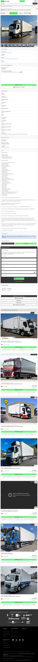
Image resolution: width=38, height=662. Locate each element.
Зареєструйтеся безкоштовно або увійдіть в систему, (16, 236)
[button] (8, 344)
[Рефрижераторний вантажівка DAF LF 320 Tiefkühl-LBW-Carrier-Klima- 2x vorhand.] (19, 452)
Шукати (35, 3)
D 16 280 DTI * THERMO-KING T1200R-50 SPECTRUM (9, 58)
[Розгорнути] (19, 352)
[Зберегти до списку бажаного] (35, 9)
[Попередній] (1, 31)
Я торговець (5, 275)
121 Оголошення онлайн (5, 241)
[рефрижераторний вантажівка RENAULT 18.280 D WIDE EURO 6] (19, 538)
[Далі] (36, 31)
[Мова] (35, 1)
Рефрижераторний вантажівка (6, 52)
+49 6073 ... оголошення (7, 288)
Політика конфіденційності (19, 281)
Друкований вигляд (19, 298)
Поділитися (19, 302)
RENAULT (2, 55)
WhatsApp (26, 243)
